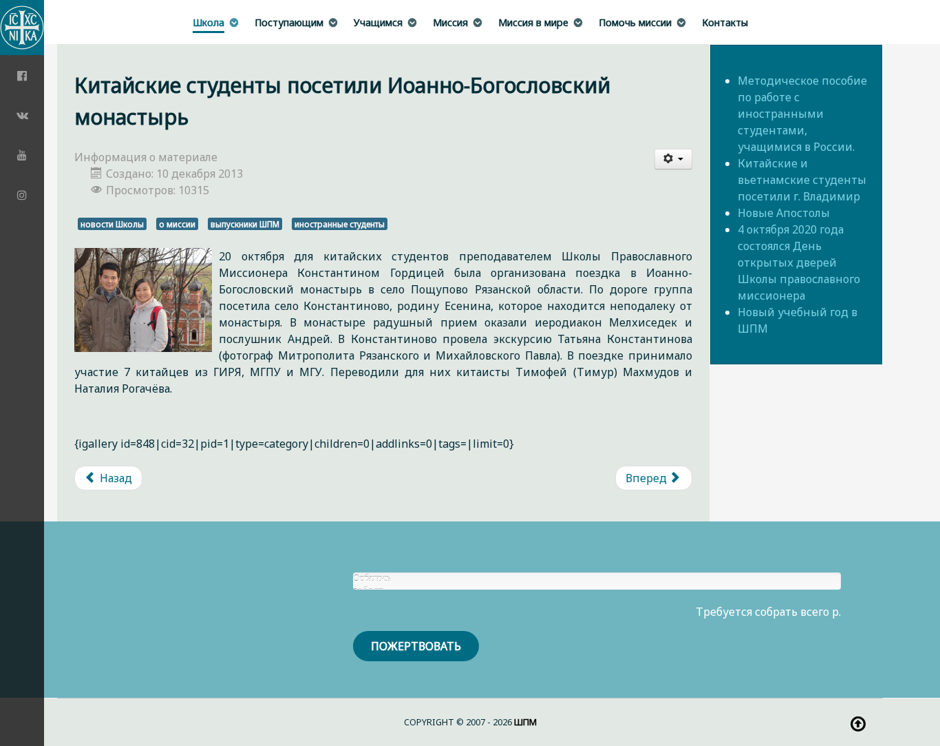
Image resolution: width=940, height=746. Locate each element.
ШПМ (525, 722)
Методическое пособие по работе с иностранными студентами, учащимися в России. (802, 113)
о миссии (177, 223)
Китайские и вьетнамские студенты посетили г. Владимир (802, 180)
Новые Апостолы (784, 212)
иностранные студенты (340, 223)
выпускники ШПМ (245, 223)
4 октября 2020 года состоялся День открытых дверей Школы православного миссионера (799, 262)
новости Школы (112, 223)
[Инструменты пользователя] (673, 159)
